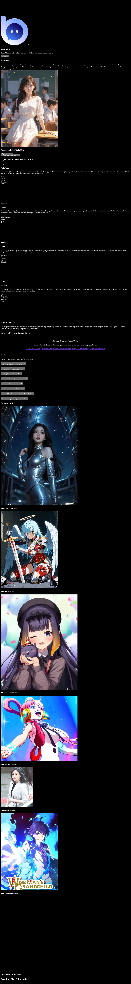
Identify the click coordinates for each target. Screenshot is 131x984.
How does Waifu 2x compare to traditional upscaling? (16, 394)
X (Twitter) (10, 964)
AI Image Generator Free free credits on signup (58, 349)
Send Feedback (17, 933)
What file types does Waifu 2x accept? (12, 364)
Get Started (5, 56)
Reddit (9, 967)
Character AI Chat (10, 943)
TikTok (9, 962)
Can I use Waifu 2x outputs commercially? (13, 379)
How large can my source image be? (12, 369)
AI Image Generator (33, 349)
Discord (9, 970)
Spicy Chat (8, 951)
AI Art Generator (82, 349)
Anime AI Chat (9, 948)
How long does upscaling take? (10, 374)
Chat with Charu (8, 155)
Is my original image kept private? (11, 384)
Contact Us (7, 933)
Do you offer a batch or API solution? (12, 389)
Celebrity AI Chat (10, 950)
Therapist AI (8, 953)
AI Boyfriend (9, 945)
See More (17, 155)
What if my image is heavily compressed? (13, 399)
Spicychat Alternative (97, 349)
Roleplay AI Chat (10, 946)
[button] (65, 182)
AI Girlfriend (9, 941)
